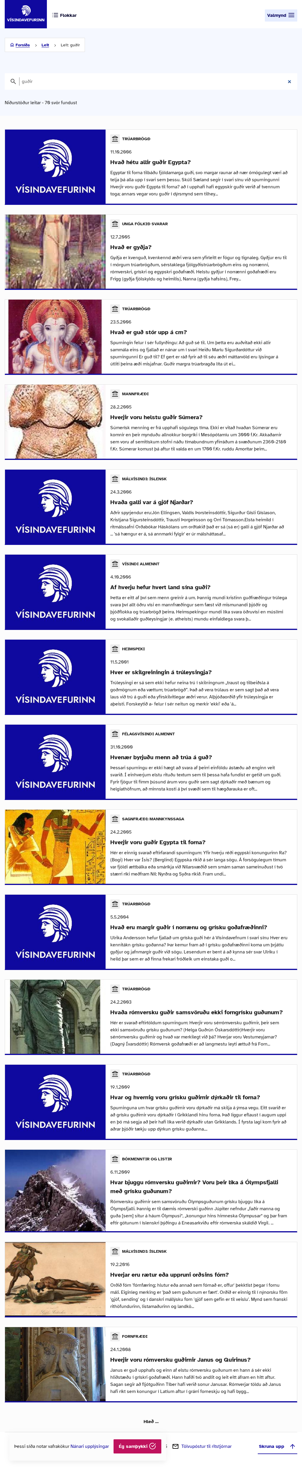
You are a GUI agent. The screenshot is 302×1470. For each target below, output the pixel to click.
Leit (45, 45)
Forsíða (23, 45)
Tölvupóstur (206, 1446)
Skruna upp (271, 1446)
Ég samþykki (134, 1446)
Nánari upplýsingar (89, 1446)
